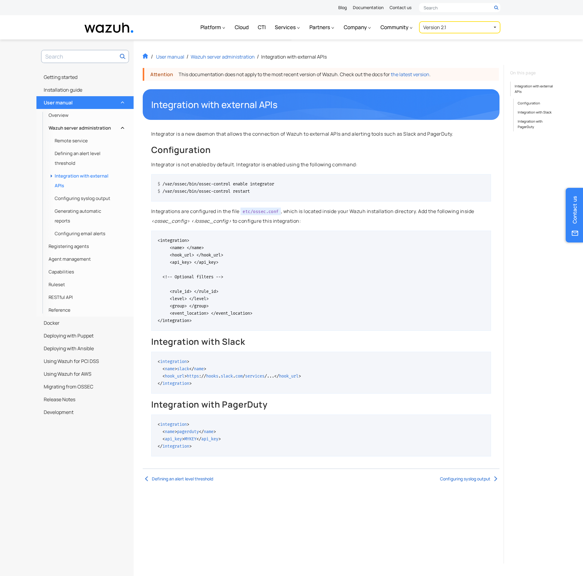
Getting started (60, 77)
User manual (83, 101)
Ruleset (57, 284)
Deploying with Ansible (69, 348)
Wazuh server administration (86, 126)
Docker (52, 323)
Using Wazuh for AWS (67, 374)
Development (58, 412)
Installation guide (63, 89)
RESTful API (61, 297)
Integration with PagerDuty (530, 124)
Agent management (70, 259)
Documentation (368, 7)
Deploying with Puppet (69, 335)
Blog (342, 7)
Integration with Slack (534, 112)
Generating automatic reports (78, 216)
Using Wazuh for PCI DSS (71, 361)
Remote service (71, 140)
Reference (59, 310)
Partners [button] (320, 27)
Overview (59, 115)
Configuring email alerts (80, 233)
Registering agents (69, 246)
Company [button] (356, 27)
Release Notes (59, 399)
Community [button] (394, 27)
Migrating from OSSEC (68, 386)
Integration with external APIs (81, 181)
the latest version (410, 74)
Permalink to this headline (281, 104)
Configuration (529, 103)
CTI (262, 27)
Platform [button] (211, 27)
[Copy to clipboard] (484, 181)
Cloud (242, 27)
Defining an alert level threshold (78, 158)
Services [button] (286, 27)
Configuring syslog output (82, 198)
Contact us (400, 7)
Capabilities (61, 272)
